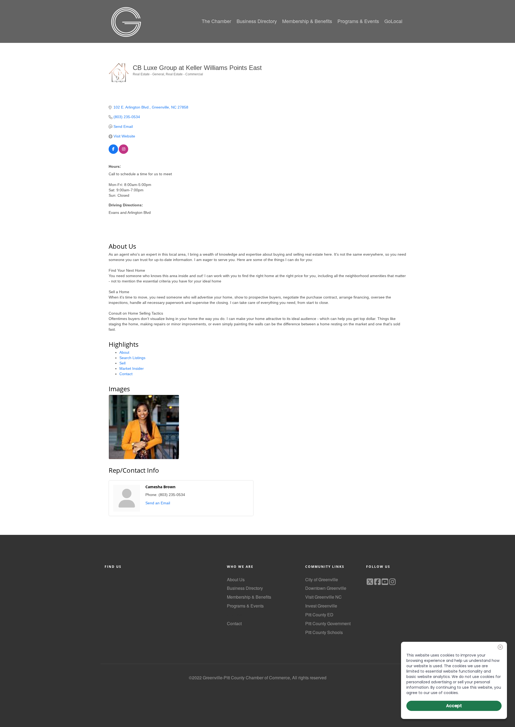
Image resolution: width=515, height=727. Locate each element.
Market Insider (131, 368)
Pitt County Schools (324, 632)
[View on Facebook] (113, 152)
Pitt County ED (319, 615)
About (124, 352)
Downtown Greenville (325, 588)
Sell (122, 363)
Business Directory (245, 588)
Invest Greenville (321, 606)
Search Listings (132, 358)
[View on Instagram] (123, 152)
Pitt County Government (328, 623)
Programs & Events (245, 606)
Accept (454, 706)
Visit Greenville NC (323, 597)
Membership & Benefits (249, 597)
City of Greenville (321, 579)
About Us (236, 579)
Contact (126, 374)
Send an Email (157, 503)
